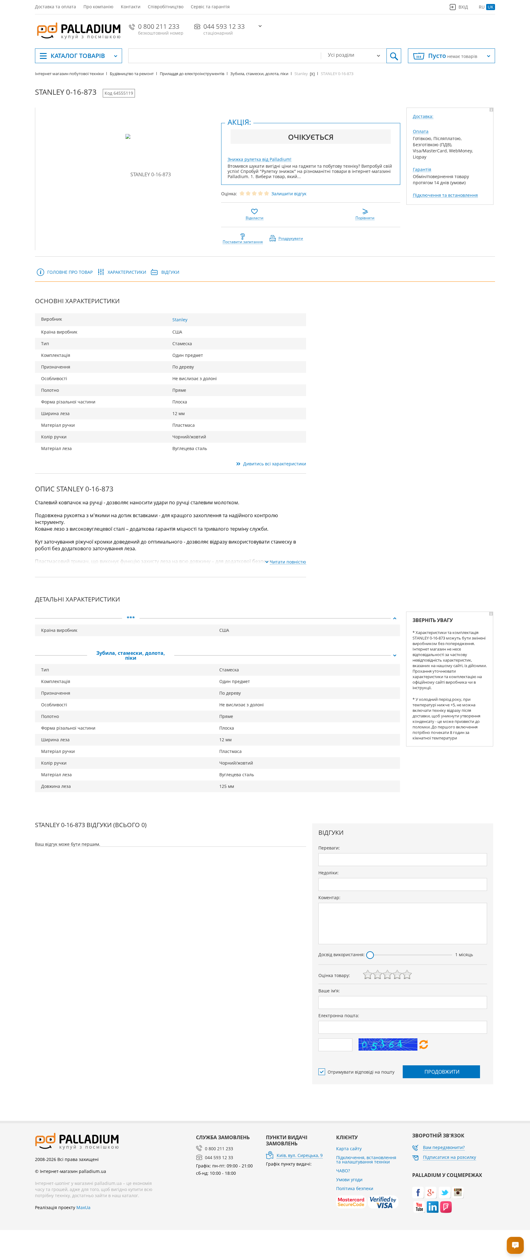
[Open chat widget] (515, 1245)
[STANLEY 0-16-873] (148, 174)
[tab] (217, 618)
